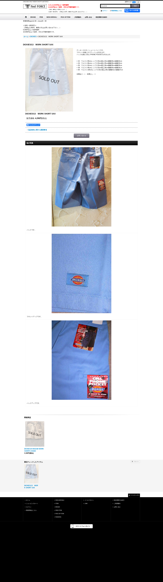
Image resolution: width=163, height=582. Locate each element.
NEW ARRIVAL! (59, 500)
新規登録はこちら (117, 10)
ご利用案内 (117, 503)
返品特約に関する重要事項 (37, 130)
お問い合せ (117, 507)
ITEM (56, 503)
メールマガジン (89, 500)
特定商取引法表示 (119, 500)
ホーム (28, 500)
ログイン (105, 10)
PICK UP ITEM (59, 513)
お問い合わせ (81, 136)
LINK (86, 503)
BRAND (57, 507)
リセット (136, 461)
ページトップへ (135, 495)
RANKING (58, 517)
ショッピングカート (32, 503)
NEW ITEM (58, 510)
